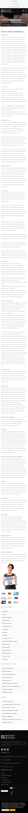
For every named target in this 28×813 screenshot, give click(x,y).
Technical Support (7, 692)
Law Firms (4, 635)
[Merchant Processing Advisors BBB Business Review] (4, 791)
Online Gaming (6, 647)
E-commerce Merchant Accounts (11, 704)
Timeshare (5, 659)
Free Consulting (6, 680)
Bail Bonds (5, 611)
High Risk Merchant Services (10, 683)
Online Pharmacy (6, 650)
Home (12, 24)
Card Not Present (7, 617)
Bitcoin (4, 614)
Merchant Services (6, 775)
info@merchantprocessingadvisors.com (12, 763)
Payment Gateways (7, 722)
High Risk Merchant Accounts (10, 710)
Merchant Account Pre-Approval (11, 686)
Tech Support (6, 656)
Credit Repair (5, 620)
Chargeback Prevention (8, 674)
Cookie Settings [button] (5, 810)
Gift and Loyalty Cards (8, 707)
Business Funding (6, 671)
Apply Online (5, 784)
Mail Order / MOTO (7, 638)
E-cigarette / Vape (7, 626)
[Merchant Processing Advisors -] (6, 10)
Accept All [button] (12, 810)
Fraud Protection (7, 677)
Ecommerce (5, 629)
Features (4, 777)
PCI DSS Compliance (7, 689)
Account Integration (8, 668)
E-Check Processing (7, 701)
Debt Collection (6, 623)
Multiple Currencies (7, 716)
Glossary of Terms (6, 782)
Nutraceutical (6, 644)
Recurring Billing (7, 653)
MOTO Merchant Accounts (9, 713)
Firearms (4, 632)
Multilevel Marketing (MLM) (9, 641)
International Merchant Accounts (11, 719)
